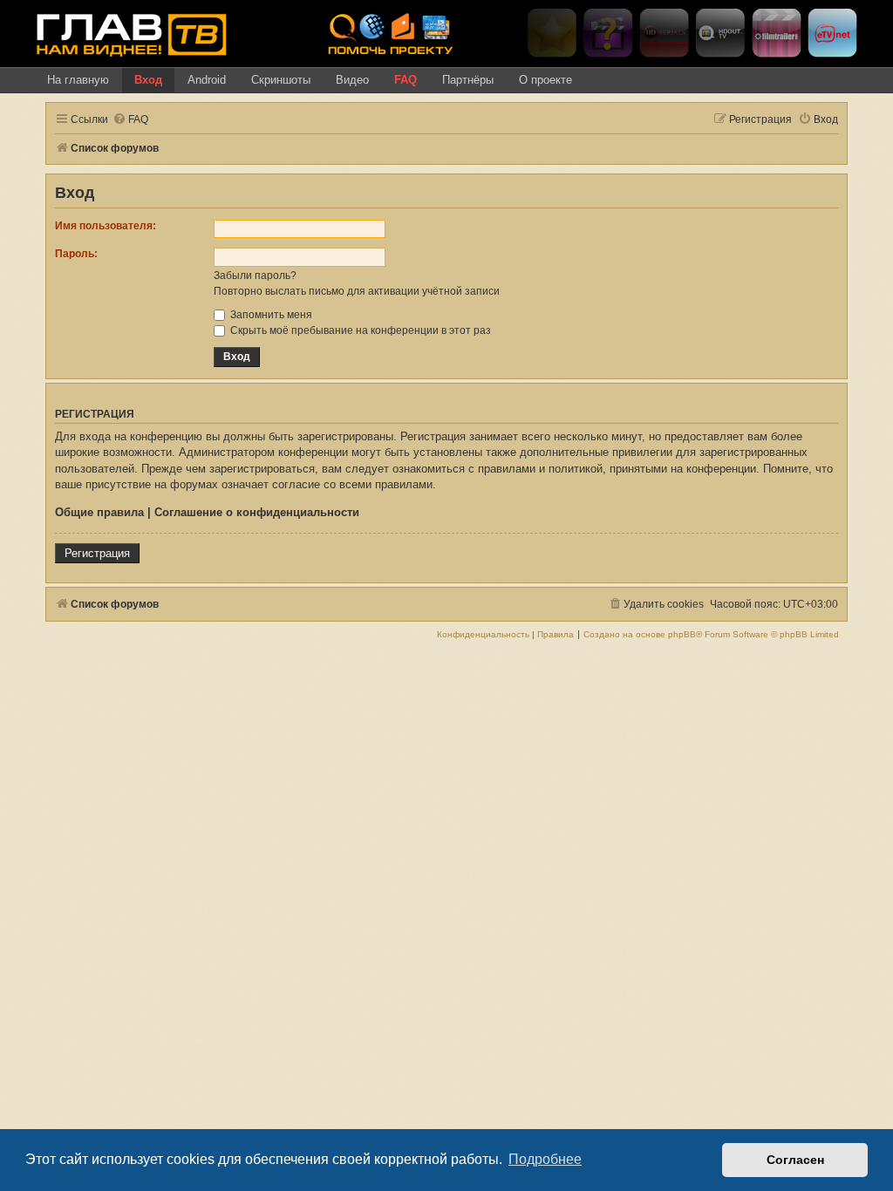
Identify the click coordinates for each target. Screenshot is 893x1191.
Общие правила (99, 512)
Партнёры (468, 79)
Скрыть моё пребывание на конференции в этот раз (359, 330)
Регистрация (97, 553)
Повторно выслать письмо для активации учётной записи (357, 291)
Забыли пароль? (255, 275)
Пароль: (76, 254)
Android (206, 79)
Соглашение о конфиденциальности (256, 512)
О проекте (545, 79)
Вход (148, 79)
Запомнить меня (270, 315)
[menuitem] (130, 120)
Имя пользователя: (105, 226)
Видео (352, 79)
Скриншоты (280, 79)
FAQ (405, 79)
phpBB (682, 634)
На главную (78, 79)
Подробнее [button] (545, 1159)
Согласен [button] (795, 1160)
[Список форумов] (175, 34)
